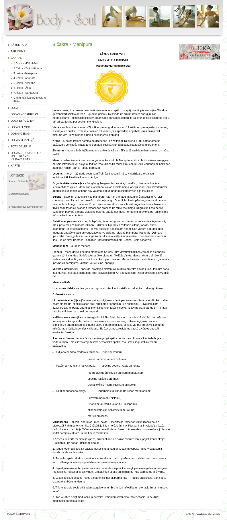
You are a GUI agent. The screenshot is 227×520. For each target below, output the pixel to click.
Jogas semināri (22, 127)
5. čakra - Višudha (24, 83)
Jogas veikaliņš (22, 140)
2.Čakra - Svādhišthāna (28, 68)
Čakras (16, 58)
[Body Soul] (50, 18)
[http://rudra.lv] (199, 58)
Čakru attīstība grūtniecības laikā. (30, 99)
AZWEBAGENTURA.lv (208, 513)
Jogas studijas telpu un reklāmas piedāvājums (27, 156)
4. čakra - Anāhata (24, 78)
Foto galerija (21, 146)
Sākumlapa (19, 45)
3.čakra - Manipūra (25, 73)
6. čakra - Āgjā (22, 87)
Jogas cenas (20, 133)
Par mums (18, 51)
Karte (15, 165)
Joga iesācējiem (22, 120)
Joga (14, 107)
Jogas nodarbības (24, 114)
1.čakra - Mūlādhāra (26, 63)
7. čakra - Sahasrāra (26, 92)
